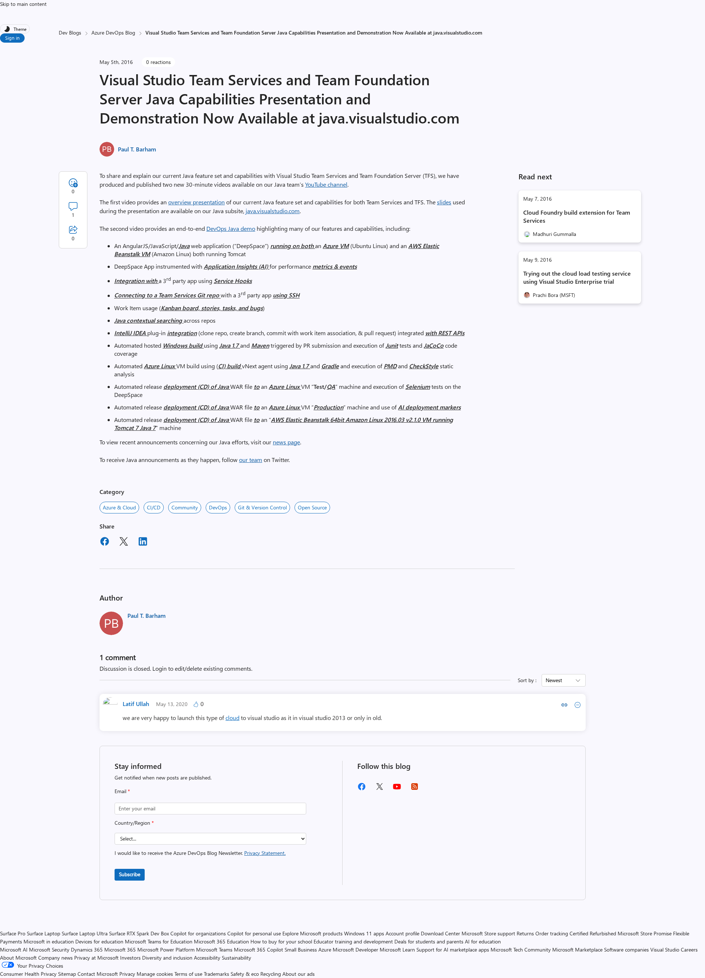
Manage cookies (155, 973)
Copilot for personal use (254, 933)
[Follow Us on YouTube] (397, 789)
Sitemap (67, 973)
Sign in (12, 38)
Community (184, 507)
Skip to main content (23, 3)
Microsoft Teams (214, 949)
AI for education (483, 941)
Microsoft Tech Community (521, 949)
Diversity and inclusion (167, 957)
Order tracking (551, 933)
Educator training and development (353, 941)
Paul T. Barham (137, 149)
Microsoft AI (14, 949)
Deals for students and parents (428, 941)
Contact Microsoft (97, 973)
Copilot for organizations (198, 933)
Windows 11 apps (364, 933)
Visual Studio (664, 949)
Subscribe (129, 874)
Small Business (301, 949)
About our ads (298, 973)
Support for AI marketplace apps (452, 949)
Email (122, 791)
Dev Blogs (70, 32)
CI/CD (153, 507)
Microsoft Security (49, 949)
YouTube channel (326, 184)
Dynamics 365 (87, 949)
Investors (130, 957)
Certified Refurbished (593, 933)
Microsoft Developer (355, 949)
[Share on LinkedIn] (143, 542)
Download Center (440, 933)
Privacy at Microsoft (96, 957)
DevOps (218, 507)
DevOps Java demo (230, 228)
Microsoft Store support (488, 933)
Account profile (402, 933)
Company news (55, 957)
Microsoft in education (49, 941)
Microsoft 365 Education (221, 941)
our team (250, 459)
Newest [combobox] (554, 680)
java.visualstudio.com (273, 211)
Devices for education (99, 941)
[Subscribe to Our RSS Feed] (414, 788)
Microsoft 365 (120, 949)
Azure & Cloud (119, 507)
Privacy (128, 973)
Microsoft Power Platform (166, 949)
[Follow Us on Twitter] (379, 788)
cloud (232, 717)
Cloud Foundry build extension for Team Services (576, 216)
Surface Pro (12, 933)
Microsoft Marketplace (577, 949)
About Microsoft (18, 957)
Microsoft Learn (397, 949)
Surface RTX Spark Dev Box (139, 933)
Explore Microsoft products (312, 933)
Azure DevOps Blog (113, 32)
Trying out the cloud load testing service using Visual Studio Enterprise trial (577, 277)
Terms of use (188, 973)
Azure (324, 949)
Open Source (312, 507)
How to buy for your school (281, 941)
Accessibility (207, 957)
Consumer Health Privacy (28, 973)
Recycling (270, 973)
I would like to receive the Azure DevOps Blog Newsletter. (200, 852)
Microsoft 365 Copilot (258, 949)
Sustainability (236, 957)
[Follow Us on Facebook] (361, 789)
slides (444, 202)
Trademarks (216, 973)
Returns (525, 933)
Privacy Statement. (265, 852)
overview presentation (196, 202)
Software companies (626, 949)
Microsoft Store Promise (645, 933)
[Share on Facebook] (105, 542)
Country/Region (134, 822)
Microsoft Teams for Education (158, 941)
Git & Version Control (262, 507)
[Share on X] (124, 542)
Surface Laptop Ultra (85, 933)
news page (286, 442)
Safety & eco (245, 973)
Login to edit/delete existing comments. (202, 668)
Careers (689, 949)
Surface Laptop (43, 933)
